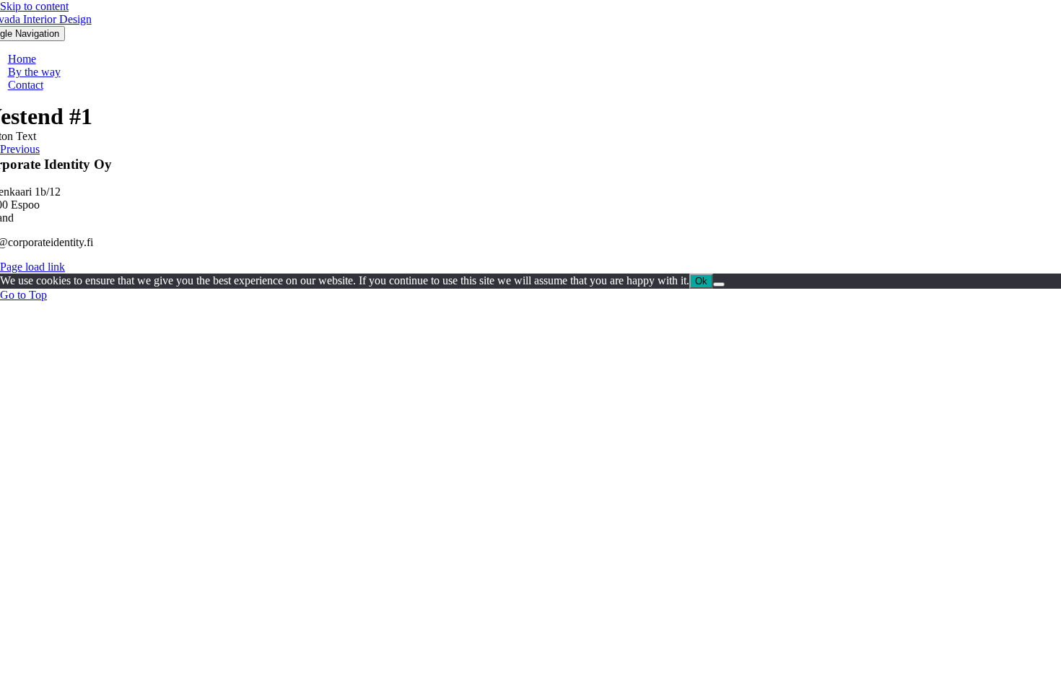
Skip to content (34, 6)
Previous (20, 149)
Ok (701, 281)
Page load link (32, 267)
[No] (719, 284)
